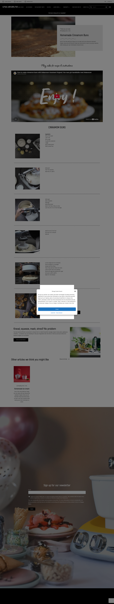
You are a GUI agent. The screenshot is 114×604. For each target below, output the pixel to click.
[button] (75, 291)
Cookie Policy (53, 312)
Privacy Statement (59, 312)
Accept (57, 309)
